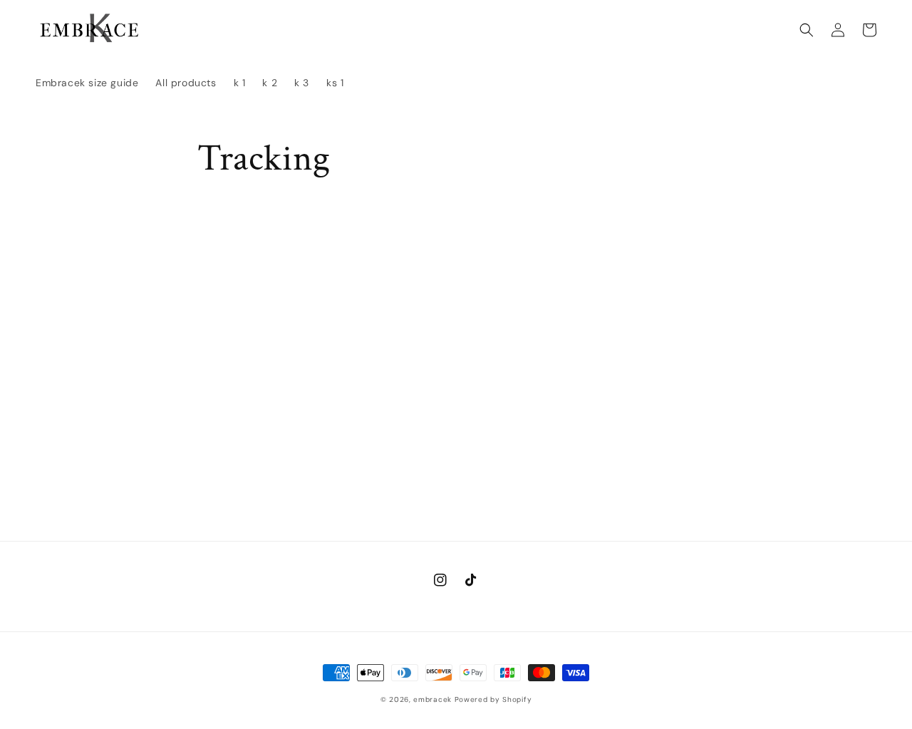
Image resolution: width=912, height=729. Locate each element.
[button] (806, 30)
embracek (432, 699)
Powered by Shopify (493, 699)
